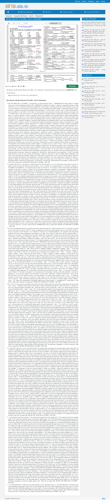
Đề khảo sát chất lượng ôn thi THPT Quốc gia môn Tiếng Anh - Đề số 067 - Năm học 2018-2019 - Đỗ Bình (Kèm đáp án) (93, 31)
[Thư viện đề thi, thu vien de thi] (17, 6)
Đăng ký (84, 1)
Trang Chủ (77, 1)
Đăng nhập (91, 1)
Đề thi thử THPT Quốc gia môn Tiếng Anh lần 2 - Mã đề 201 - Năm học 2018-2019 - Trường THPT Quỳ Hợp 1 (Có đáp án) (93, 65)
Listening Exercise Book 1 (90, 82)
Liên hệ (103, 1)
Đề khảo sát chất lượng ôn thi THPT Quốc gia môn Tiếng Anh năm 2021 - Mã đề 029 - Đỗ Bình (93, 55)
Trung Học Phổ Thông (93, 12)
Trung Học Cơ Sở (67, 12)
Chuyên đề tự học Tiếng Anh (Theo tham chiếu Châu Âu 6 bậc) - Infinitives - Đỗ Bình (93, 45)
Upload (97, 1)
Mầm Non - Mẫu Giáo (26, 12)
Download (72, 86)
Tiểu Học (47, 12)
